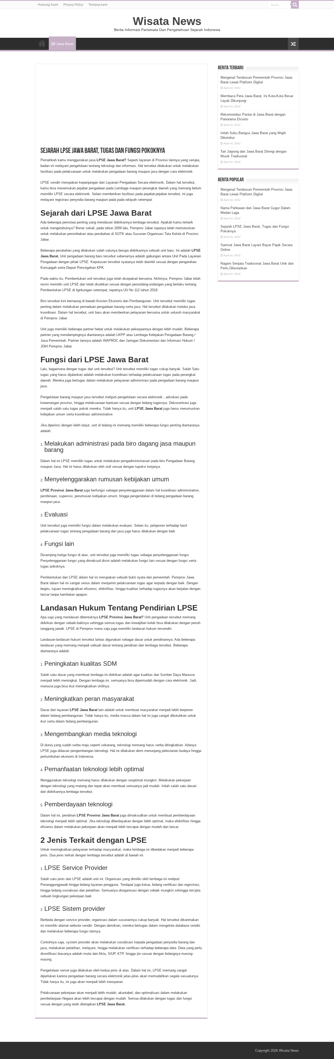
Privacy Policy (73, 5)
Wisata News (167, 21)
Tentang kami (98, 5)
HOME (42, 43)
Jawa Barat (64, 44)
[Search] (295, 5)
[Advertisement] (121, 108)
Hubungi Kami (48, 5)
